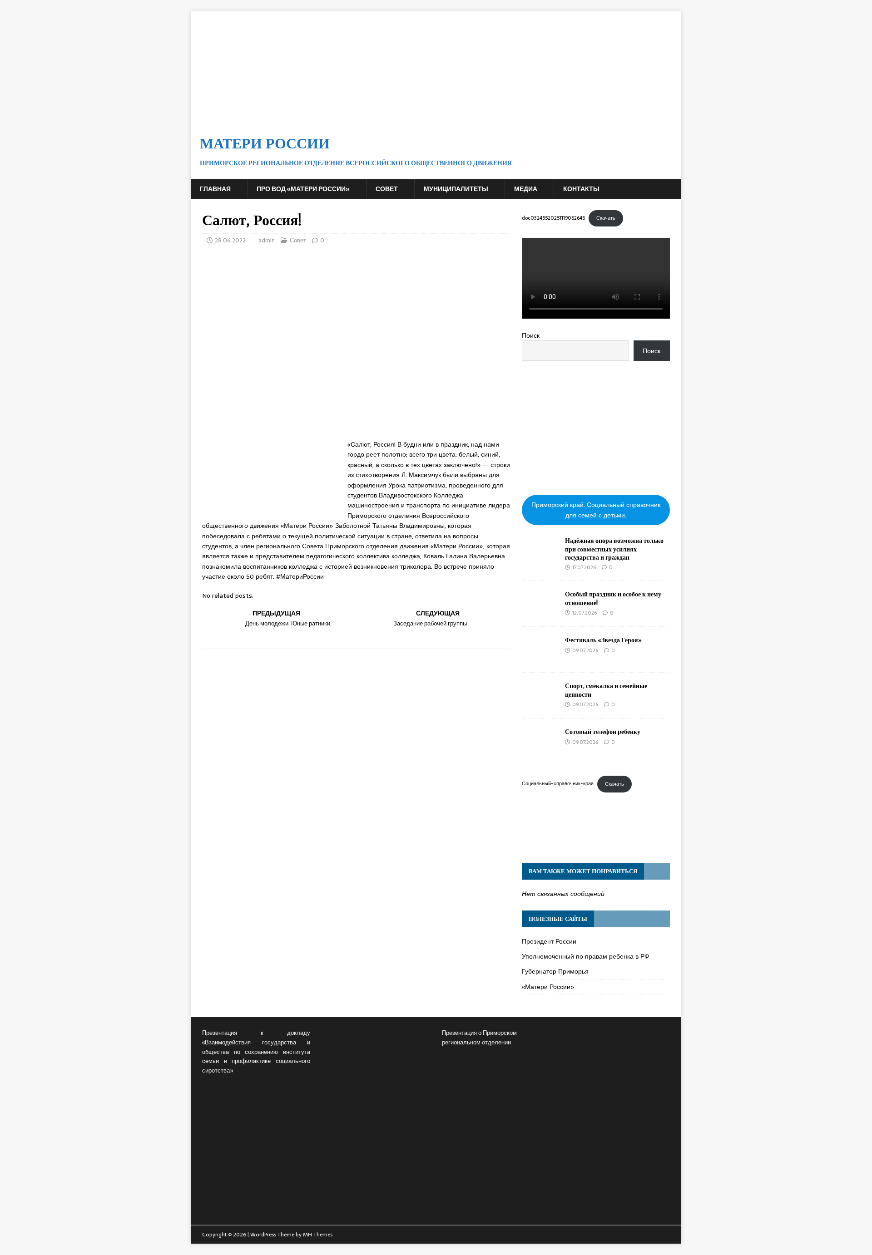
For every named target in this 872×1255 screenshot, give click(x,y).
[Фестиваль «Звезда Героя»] (540, 658)
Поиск (531, 335)
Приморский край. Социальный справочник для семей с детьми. (595, 510)
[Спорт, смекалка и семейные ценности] (540, 704)
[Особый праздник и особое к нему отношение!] (540, 612)
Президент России (549, 941)
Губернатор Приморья (555, 971)
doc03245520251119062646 (553, 218)
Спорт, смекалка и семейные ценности (606, 689)
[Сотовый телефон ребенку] (540, 750)
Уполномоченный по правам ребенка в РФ (585, 956)
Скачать (605, 218)
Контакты (581, 189)
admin (266, 240)
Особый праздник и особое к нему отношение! (613, 598)
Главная (215, 189)
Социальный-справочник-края (558, 784)
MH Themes (317, 1234)
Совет (387, 189)
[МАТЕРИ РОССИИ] (436, 119)
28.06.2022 (230, 240)
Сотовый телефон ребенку (602, 731)
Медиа (525, 189)
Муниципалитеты (456, 189)
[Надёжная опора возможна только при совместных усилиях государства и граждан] (540, 559)
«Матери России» (548, 987)
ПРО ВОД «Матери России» (303, 189)
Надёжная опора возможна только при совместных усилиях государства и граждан (614, 548)
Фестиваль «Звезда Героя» (603, 639)
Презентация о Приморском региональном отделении (479, 1037)
